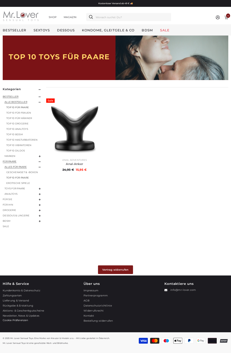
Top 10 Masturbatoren (22, 139)
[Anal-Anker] (74, 126)
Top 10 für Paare (17, 107)
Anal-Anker (74, 164)
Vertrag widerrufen (115, 269)
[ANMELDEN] (218, 17)
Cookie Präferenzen (15, 320)
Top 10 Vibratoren (18, 145)
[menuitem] (22, 126)
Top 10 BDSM (14, 134)
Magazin (70, 17)
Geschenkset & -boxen (22, 172)
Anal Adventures (74, 159)
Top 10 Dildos (15, 150)
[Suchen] (128, 17)
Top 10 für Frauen (18, 112)
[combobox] (132, 17)
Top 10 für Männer (19, 118)
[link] (172, 58)
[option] (115, 3)
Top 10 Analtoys (17, 128)
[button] (22, 97)
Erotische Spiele (18, 183)
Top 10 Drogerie (17, 123)
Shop (52, 17)
